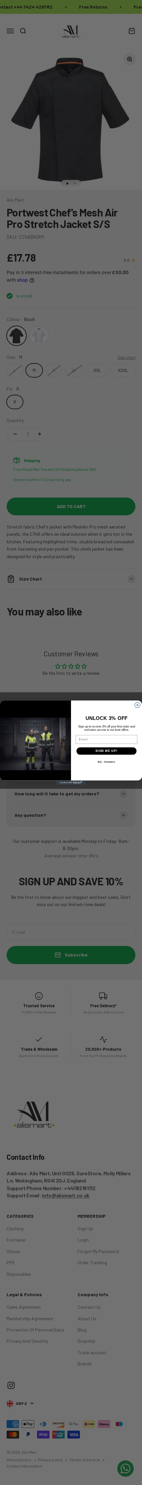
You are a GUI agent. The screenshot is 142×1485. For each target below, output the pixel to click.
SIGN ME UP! (106, 750)
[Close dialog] (137, 705)
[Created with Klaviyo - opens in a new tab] (71, 782)
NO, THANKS (106, 761)
